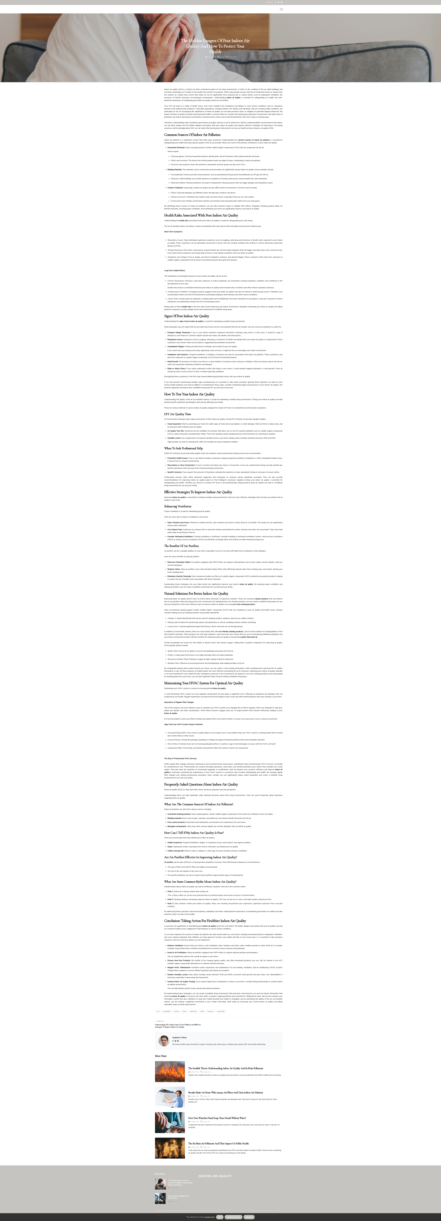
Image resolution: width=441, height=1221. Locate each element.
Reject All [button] (249, 1217)
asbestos (177, 1011)
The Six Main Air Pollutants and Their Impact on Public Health (218, 1143)
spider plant (194, 1011)
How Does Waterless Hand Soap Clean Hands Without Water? (217, 1118)
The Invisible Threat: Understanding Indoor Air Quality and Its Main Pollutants (225, 1068)
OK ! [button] (219, 1217)
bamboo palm (221, 1011)
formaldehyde (167, 1011)
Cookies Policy (209, 1217)
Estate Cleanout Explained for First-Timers (178, 1197)
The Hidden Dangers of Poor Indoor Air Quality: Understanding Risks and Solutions (180, 1182)
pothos (202, 1011)
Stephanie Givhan (211, 57)
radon (185, 1011)
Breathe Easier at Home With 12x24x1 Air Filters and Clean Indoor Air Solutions (225, 1092)
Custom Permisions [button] (233, 1217)
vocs (158, 1011)
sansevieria (211, 1011)
